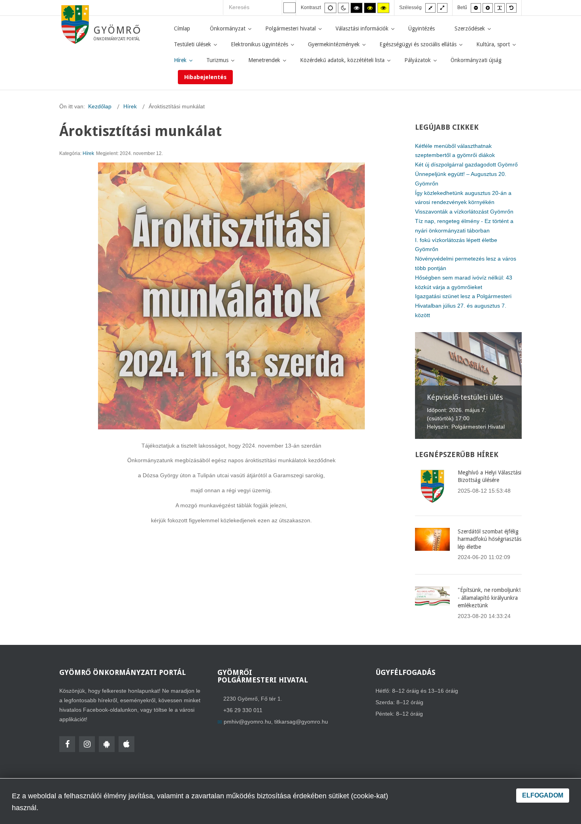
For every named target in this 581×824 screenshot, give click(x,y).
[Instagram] (87, 744)
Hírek (88, 153)
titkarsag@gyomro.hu (301, 721)
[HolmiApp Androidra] (107, 744)
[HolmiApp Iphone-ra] (126, 744)
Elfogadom (542, 795)
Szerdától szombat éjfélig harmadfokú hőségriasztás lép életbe (489, 539)
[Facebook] (67, 744)
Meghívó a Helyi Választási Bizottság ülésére (489, 476)
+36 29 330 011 (242, 710)
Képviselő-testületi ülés (465, 397)
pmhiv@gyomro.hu (247, 721)
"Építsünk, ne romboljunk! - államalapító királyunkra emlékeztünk (489, 598)
